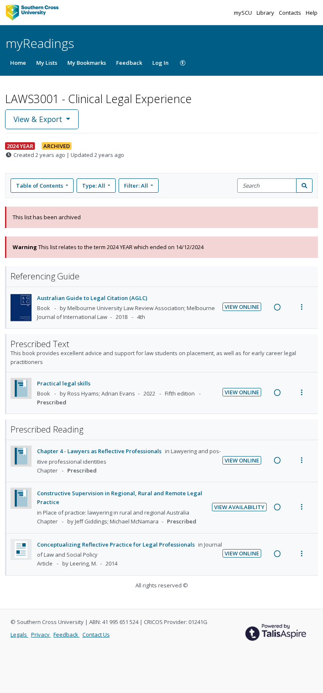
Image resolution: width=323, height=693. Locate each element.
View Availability (239, 507)
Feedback (129, 62)
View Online (242, 307)
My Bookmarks (86, 62)
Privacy (41, 634)
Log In (160, 62)
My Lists (46, 62)
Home (18, 62)
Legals (19, 634)
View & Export (37, 119)
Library (266, 12)
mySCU (243, 12)
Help (312, 12)
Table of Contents (39, 185)
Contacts (290, 12)
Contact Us (96, 634)
